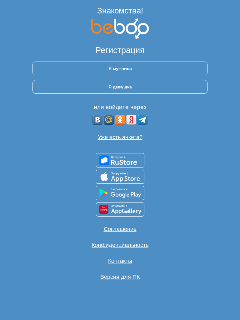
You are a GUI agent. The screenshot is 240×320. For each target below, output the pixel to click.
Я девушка (120, 86)
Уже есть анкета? (120, 137)
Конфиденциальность (120, 245)
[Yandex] (131, 120)
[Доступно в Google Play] (120, 193)
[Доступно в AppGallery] (120, 209)
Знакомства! (120, 10)
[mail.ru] (109, 120)
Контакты (120, 261)
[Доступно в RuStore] (120, 160)
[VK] (97, 120)
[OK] (120, 120)
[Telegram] (143, 120)
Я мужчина (120, 68)
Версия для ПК (120, 277)
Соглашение (120, 229)
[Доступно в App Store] (120, 177)
